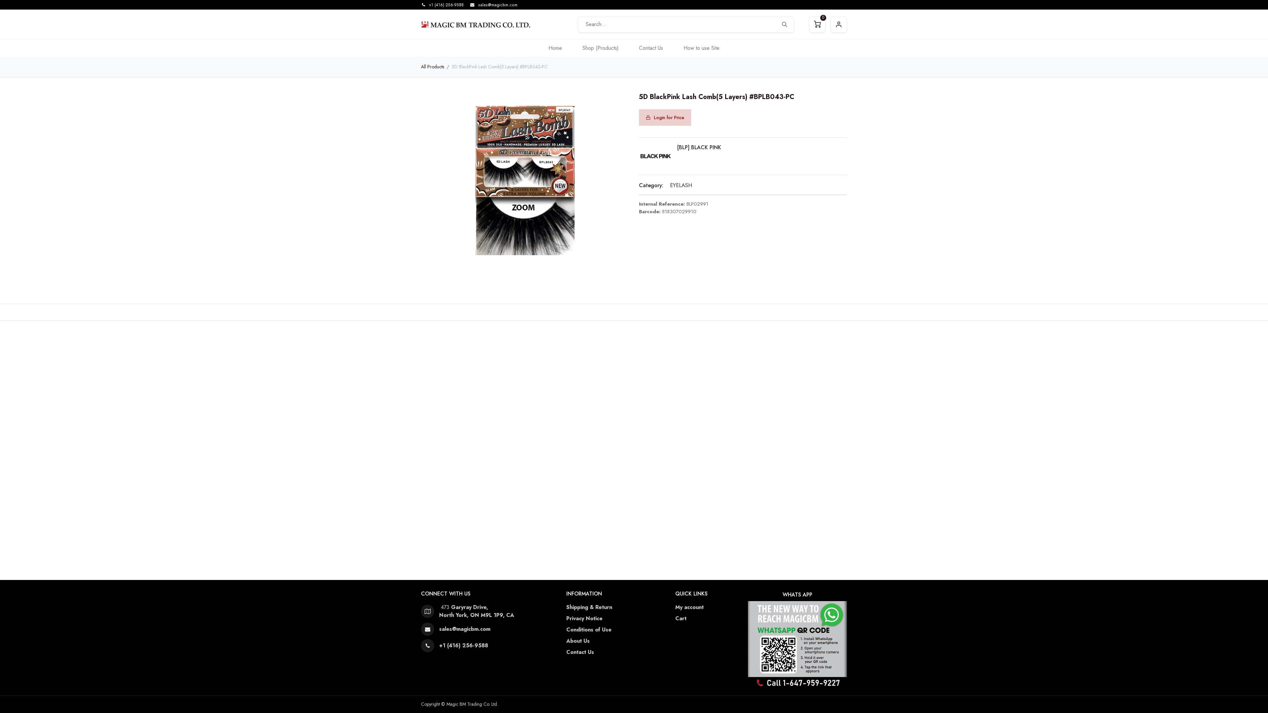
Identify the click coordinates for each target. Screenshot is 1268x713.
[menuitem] (555, 48)
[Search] (784, 24)
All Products (432, 66)
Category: (651, 185)
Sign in (838, 24)
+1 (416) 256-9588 (446, 5)
